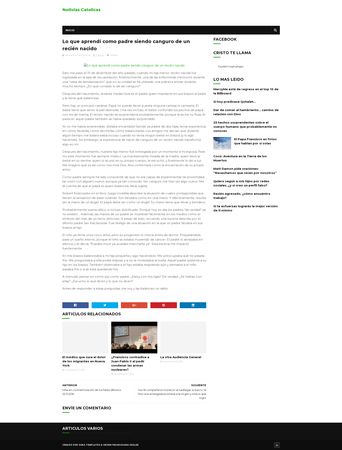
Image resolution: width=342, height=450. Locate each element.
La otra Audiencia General (180, 357)
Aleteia (113, 55)
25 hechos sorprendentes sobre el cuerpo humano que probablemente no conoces (245, 127)
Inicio (70, 30)
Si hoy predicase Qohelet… (234, 102)
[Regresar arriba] (277, 445)
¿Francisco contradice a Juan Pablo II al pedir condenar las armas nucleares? (130, 363)
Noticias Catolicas (81, 9)
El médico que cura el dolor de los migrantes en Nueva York (84, 361)
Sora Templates (89, 445)
